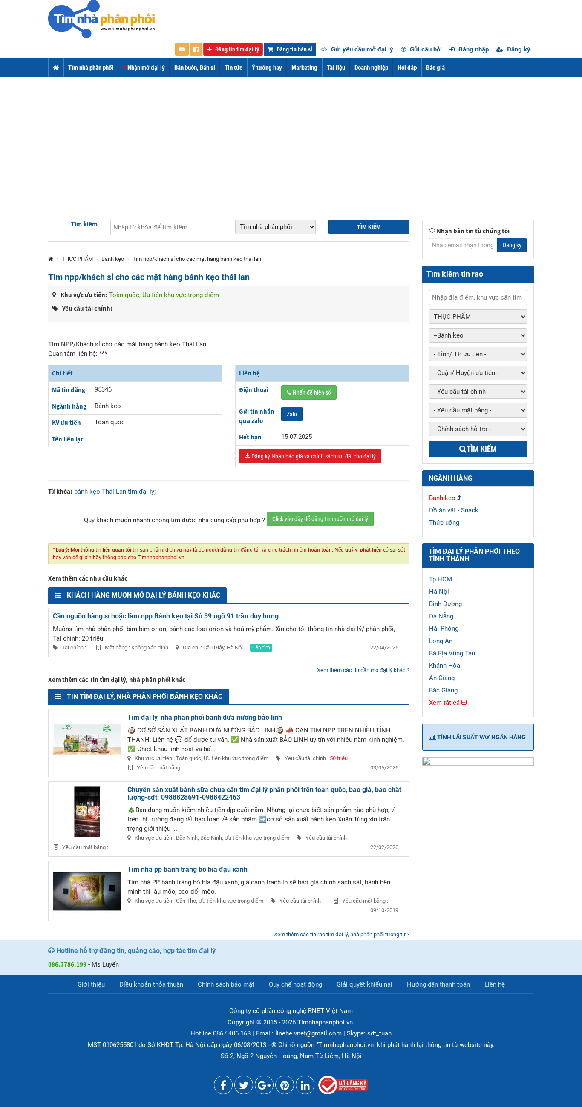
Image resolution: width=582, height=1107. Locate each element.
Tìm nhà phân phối (90, 68)
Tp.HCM (440, 579)
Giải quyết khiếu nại (364, 984)
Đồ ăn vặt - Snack (453, 510)
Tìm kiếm (84, 224)
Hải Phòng (443, 628)
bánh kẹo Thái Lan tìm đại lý (114, 491)
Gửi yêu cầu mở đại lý (361, 49)
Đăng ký (517, 49)
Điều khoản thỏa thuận (151, 984)
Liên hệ (494, 984)
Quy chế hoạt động (295, 984)
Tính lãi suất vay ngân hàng (481, 737)
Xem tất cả (445, 703)
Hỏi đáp (407, 68)
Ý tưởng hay (267, 68)
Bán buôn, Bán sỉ (194, 68)
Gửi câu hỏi (425, 49)
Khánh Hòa (444, 665)
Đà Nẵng (441, 616)
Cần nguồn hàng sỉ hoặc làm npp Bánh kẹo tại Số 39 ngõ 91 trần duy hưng (166, 616)
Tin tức (233, 68)
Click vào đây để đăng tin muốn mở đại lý (320, 518)
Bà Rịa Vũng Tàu (452, 653)
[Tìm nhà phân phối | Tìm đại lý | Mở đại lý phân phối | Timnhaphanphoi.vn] (101, 19)
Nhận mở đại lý (145, 68)
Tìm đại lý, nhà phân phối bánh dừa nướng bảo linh (204, 717)
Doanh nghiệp (371, 68)
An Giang (442, 678)
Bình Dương (445, 604)
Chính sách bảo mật (226, 984)
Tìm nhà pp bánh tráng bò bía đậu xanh (187, 869)
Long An (440, 641)
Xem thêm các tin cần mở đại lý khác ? (363, 670)
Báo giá (435, 68)
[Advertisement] (291, 140)
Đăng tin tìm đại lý (236, 49)
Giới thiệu (91, 984)
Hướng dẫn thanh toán (438, 984)
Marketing (304, 68)
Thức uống (444, 522)
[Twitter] (243, 1087)
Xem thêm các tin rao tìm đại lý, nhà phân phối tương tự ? (341, 934)
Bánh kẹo (112, 259)
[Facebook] (223, 1087)
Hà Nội (439, 591)
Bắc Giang (443, 690)
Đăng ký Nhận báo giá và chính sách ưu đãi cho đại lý (313, 456)
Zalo (292, 414)
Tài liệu (336, 68)
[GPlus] (264, 1087)
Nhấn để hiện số (311, 392)
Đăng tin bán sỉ (293, 49)
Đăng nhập (473, 49)
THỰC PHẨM (77, 259)
